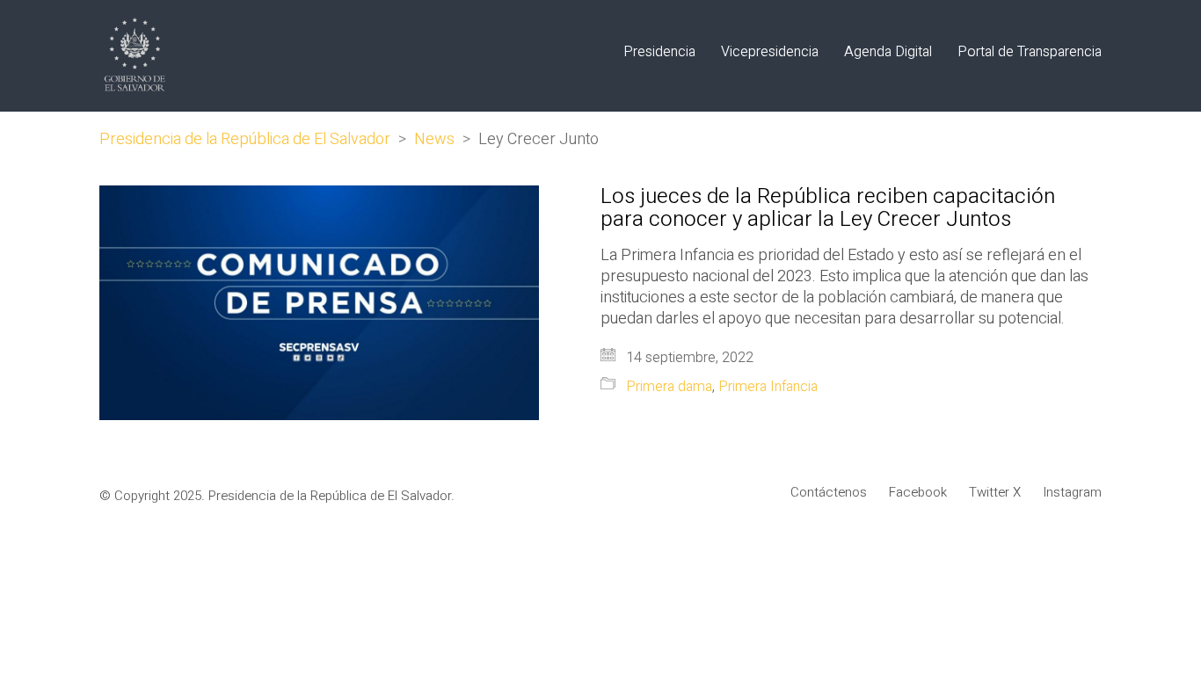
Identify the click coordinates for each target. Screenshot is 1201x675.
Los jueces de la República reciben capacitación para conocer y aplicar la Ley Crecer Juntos (827, 208)
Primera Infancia (768, 387)
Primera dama (669, 387)
